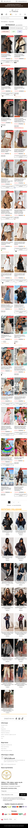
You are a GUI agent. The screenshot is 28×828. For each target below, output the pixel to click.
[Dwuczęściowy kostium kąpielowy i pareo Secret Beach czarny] (20, 325)
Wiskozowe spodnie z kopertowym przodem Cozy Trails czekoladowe (7, 710)
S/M (2, 341)
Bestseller (4, 52)
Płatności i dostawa (5, 732)
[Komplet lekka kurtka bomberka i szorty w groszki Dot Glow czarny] (20, 294)
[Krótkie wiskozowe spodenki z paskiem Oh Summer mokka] (7, 139)
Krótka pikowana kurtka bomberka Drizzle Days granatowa (21, 532)
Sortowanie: (12, 27)
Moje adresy (3, 748)
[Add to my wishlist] (11, 51)
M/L (5, 341)
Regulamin (3, 729)
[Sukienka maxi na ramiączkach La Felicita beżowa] (7, 325)
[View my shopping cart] (25, 14)
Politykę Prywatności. (7, 800)
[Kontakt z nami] (17, 1)
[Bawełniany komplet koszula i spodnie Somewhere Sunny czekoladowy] (20, 477)
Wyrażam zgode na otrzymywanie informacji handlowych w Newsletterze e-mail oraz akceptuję (14, 799)
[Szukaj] (25, 18)
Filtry (4, 27)
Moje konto (4, 742)
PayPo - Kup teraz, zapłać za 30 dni (8, 734)
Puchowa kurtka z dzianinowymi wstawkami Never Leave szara (7, 658)
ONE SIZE (16, 93)
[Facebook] (16, 718)
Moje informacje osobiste (6, 750)
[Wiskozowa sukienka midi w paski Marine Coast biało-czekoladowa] (20, 168)
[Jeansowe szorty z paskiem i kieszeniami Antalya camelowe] (7, 232)
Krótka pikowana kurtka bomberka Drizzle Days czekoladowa (21, 557)
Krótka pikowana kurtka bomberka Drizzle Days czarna (7, 532)
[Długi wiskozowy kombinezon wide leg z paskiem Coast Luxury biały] (7, 477)
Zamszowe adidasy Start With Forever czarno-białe (7, 582)
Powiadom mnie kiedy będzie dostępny (7, 61)
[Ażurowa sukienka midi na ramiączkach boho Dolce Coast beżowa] (20, 386)
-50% (13, 31)
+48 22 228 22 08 (6, 1)
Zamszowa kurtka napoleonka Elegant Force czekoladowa (7, 607)
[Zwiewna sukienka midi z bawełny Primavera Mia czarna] (20, 263)
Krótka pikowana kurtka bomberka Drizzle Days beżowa (7, 557)
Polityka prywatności (5, 730)
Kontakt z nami (4, 725)
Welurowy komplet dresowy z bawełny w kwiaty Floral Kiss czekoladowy (20, 633)
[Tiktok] (22, 718)
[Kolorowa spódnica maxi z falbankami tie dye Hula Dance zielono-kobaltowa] (7, 447)
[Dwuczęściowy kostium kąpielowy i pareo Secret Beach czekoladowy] (7, 356)
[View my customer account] (16, 14)
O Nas (2, 727)
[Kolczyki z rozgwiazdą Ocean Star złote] (20, 447)
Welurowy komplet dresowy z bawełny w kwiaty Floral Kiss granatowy (7, 633)
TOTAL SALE (6, 31)
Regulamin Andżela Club (6, 744)
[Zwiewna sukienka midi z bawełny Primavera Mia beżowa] (20, 232)
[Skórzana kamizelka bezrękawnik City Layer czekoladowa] (7, 108)
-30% (20, 31)
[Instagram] (19, 718)
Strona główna (4, 21)
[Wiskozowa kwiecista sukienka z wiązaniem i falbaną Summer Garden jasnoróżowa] (7, 416)
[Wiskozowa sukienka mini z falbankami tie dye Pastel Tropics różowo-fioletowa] (20, 416)
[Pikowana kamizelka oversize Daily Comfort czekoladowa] (7, 44)
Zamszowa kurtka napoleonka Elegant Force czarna (20, 607)
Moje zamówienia (5, 746)
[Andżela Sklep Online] (14, 10)
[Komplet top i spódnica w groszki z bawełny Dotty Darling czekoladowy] (20, 139)
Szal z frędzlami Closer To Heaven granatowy (20, 582)
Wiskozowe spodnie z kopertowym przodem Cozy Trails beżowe (7, 684)
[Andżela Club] (12, 14)
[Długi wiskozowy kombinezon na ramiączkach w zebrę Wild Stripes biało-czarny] (7, 168)
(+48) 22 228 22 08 (9, 758)
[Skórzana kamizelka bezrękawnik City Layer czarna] (20, 77)
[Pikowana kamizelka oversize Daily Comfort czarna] (7, 77)
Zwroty (2, 736)
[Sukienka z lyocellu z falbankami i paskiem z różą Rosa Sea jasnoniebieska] (7, 294)
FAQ (2, 738)
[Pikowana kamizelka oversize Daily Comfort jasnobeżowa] (20, 44)
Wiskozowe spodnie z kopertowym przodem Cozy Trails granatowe (21, 684)
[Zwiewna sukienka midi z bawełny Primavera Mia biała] (7, 263)
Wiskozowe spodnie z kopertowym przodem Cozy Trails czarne (21, 658)
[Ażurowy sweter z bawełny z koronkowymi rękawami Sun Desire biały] (7, 386)
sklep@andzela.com (22, 1)
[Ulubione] (21, 14)
